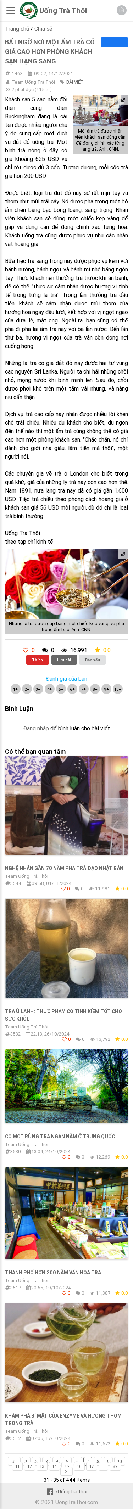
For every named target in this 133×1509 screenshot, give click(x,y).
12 (29, 1466)
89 (115, 1466)
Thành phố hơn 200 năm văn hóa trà (53, 1272)
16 (79, 1466)
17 (91, 1466)
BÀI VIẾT (75, 82)
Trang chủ (17, 28)
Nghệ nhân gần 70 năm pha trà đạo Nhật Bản (64, 868)
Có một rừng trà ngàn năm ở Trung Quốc (60, 1136)
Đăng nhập (36, 728)
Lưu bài (64, 659)
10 (119, 1461)
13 (42, 1466)
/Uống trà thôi (71, 1491)
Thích (37, 659)
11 (17, 1466)
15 (67, 1466)
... (103, 1466)
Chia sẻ (43, 28)
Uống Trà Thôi (63, 10)
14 (54, 1466)
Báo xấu (92, 659)
